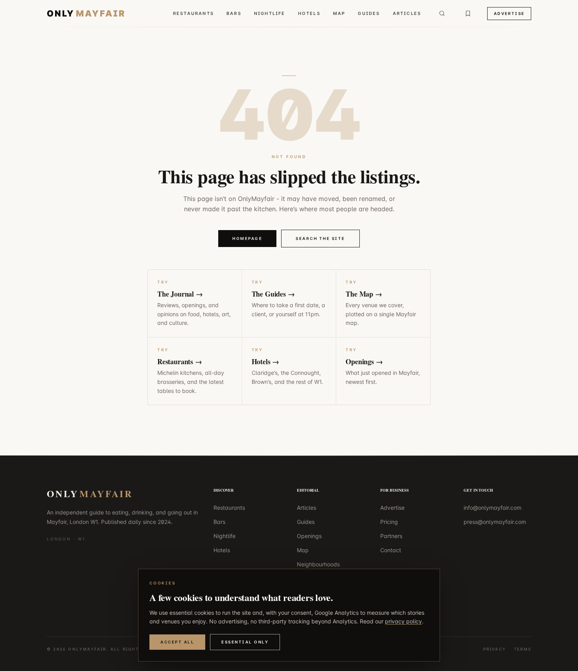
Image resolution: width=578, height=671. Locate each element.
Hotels (309, 13)
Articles (407, 13)
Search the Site (320, 238)
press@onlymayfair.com (495, 521)
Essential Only (245, 642)
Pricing (389, 521)
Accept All (177, 642)
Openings (309, 536)
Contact (390, 550)
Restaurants (193, 13)
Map (339, 13)
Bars (233, 13)
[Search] (442, 13)
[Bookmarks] (468, 13)
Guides (369, 13)
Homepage (247, 238)
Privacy (494, 649)
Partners (391, 536)
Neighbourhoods (318, 564)
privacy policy (403, 621)
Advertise (509, 13)
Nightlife (269, 13)
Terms (522, 649)
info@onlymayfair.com (492, 507)
